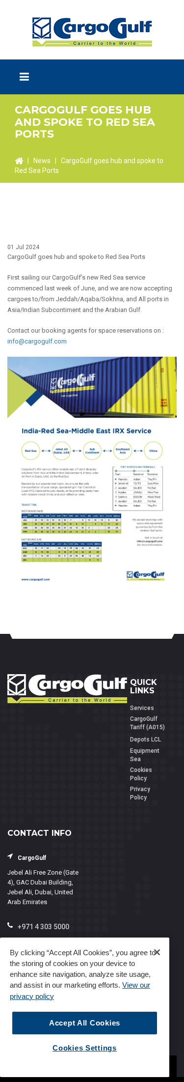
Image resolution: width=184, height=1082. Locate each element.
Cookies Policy (141, 774)
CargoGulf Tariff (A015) (147, 723)
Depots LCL (145, 739)
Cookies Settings (85, 1048)
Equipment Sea (144, 755)
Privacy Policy (140, 793)
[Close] (157, 952)
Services (142, 708)
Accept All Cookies (84, 1023)
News (42, 161)
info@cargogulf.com (37, 341)
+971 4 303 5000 (43, 927)
